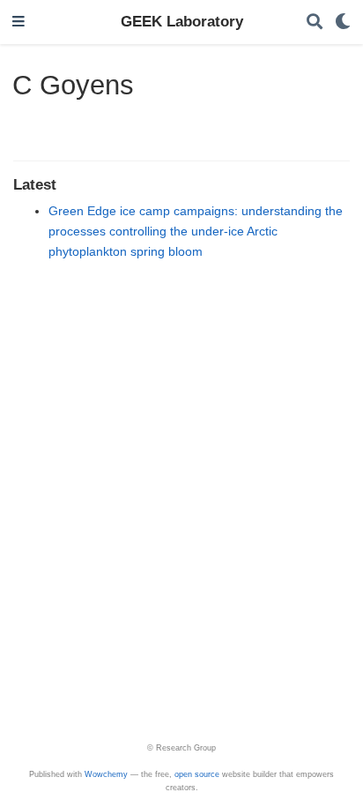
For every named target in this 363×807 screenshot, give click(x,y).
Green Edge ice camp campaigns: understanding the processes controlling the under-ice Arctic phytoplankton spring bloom (195, 231)
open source (196, 774)
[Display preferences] (343, 22)
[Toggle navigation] (18, 22)
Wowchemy (106, 774)
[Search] (314, 22)
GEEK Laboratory (182, 21)
